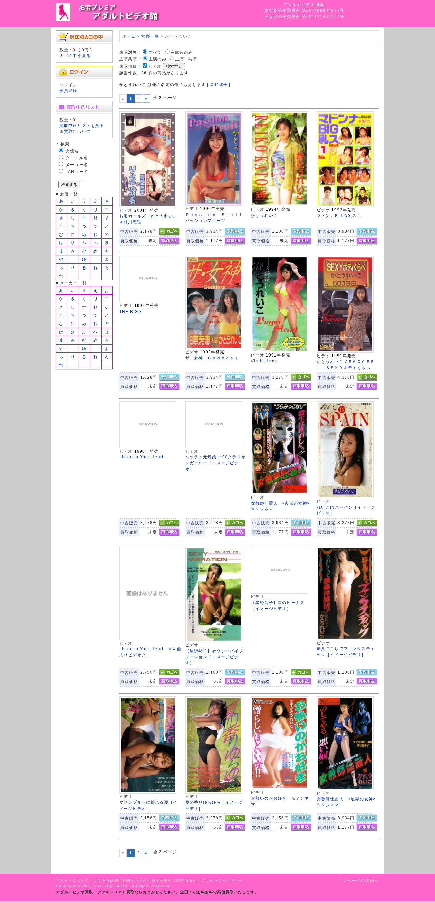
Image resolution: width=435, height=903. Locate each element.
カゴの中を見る (75, 55)
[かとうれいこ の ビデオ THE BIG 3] (147, 301)
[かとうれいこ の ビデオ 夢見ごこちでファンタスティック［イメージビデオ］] (345, 638)
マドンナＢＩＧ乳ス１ (339, 215)
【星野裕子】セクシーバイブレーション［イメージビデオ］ (214, 657)
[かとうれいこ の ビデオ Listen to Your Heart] (147, 447)
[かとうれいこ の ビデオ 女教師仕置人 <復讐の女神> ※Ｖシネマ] (279, 492)
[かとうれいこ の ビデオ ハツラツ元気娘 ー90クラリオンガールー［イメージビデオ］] (213, 447)
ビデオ (154, 66)
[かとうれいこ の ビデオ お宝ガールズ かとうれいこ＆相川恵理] (147, 206)
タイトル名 (77, 158)
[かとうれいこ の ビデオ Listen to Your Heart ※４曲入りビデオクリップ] (147, 639)
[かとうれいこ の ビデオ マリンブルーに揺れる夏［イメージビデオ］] (147, 792)
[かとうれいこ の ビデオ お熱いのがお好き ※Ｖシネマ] (279, 788)
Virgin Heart (264, 361)
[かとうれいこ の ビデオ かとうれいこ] (279, 205)
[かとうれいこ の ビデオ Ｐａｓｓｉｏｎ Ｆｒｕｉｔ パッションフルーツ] (213, 204)
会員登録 (68, 90)
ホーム (129, 36)
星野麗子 (219, 84)
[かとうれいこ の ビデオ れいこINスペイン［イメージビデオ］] (345, 496)
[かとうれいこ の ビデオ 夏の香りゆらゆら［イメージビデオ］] (213, 792)
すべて (155, 52)
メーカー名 (77, 164)
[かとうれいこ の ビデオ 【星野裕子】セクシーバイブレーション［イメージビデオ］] (213, 640)
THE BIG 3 (130, 311)
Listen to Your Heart (141, 457)
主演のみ (158, 59)
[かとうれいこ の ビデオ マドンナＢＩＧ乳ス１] (345, 205)
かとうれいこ (264, 215)
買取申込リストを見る (81, 125)
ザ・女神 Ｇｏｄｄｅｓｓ (212, 357)
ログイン (68, 85)
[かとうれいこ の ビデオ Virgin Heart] (279, 350)
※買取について (75, 131)
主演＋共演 (186, 59)
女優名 (72, 151)
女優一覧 (150, 36)
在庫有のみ (182, 52)
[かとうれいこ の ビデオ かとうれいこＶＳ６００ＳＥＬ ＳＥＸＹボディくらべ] (345, 351)
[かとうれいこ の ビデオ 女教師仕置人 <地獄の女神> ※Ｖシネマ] (345, 788)
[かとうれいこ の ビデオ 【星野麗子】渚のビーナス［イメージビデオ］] (279, 592)
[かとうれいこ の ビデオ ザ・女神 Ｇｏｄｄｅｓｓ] (213, 347)
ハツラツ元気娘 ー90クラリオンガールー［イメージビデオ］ (215, 463)
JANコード (77, 171)
